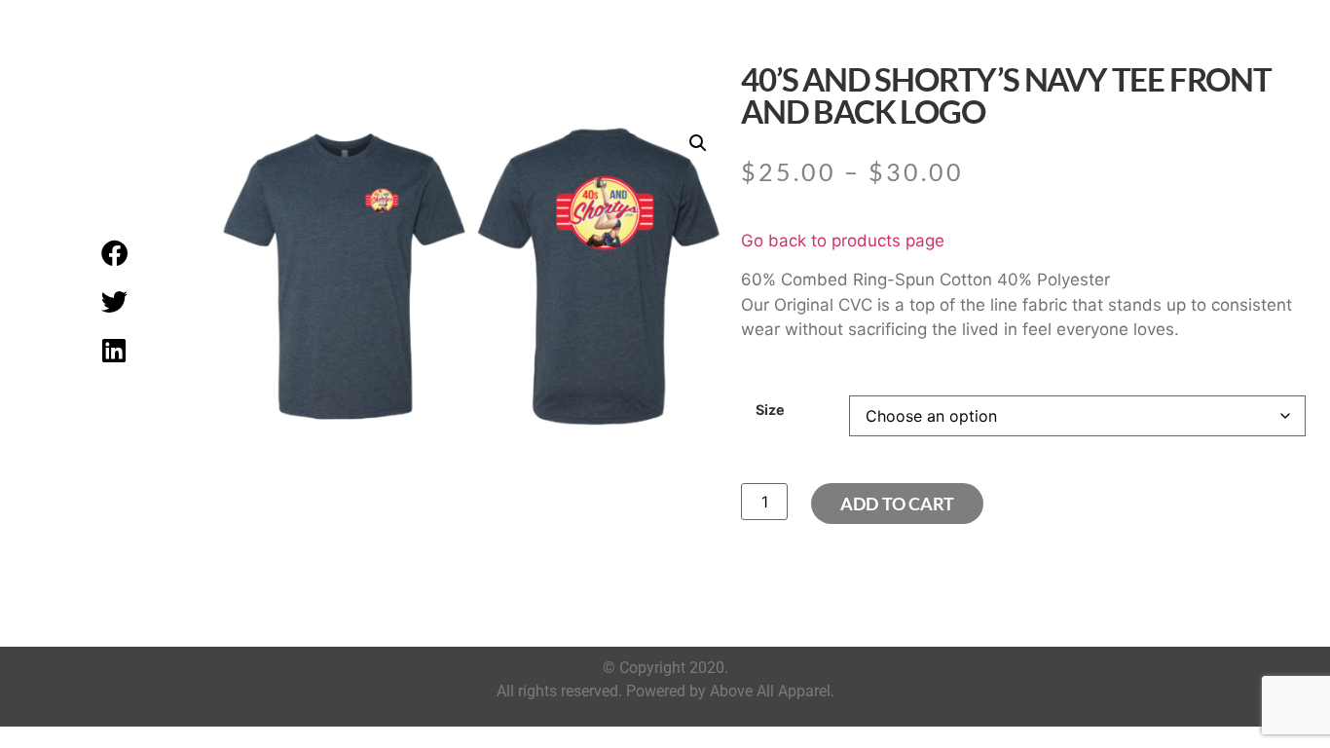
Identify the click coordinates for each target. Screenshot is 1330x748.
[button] (113, 253)
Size (770, 410)
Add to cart (897, 503)
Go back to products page (842, 240)
